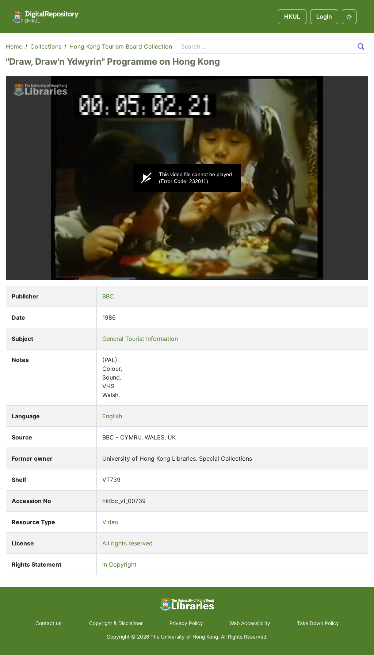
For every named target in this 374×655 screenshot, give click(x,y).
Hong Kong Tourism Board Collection (120, 46)
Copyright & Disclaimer (116, 623)
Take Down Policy (318, 623)
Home (14, 46)
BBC (108, 296)
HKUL (292, 16)
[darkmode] (349, 16)
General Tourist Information (140, 338)
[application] (187, 178)
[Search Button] (361, 46)
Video (110, 522)
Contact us (49, 623)
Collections (45, 46)
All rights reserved (127, 543)
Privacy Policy (186, 623)
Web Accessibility (249, 623)
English (112, 416)
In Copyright (119, 564)
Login (324, 16)
